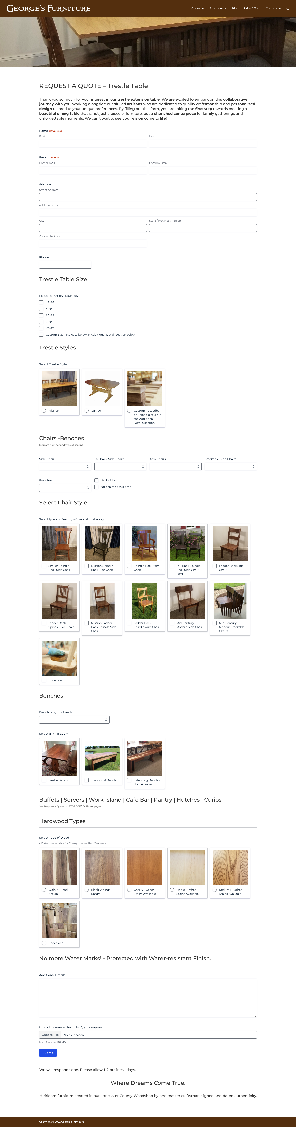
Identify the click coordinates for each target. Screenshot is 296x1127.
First (42, 136)
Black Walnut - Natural (101, 892)
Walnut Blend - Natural (58, 892)
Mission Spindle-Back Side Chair (102, 568)
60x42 (50, 322)
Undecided (108, 480)
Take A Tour (252, 8)
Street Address (48, 189)
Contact (271, 8)
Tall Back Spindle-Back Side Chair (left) (188, 570)
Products (216, 8)
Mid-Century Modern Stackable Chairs (231, 627)
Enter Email (47, 163)
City (41, 220)
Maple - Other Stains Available (187, 892)
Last (152, 136)
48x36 (50, 302)
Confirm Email (158, 163)
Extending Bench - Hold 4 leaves (147, 782)
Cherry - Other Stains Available (145, 892)
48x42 (50, 309)
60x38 (50, 315)
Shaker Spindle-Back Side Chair (59, 568)
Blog (235, 8)
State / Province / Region (165, 220)
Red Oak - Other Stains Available (230, 892)
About (195, 8)
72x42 (50, 328)
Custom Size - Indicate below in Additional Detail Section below (90, 334)
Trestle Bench (58, 780)
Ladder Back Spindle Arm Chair (146, 625)
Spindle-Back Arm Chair (146, 568)
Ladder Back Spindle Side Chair (61, 625)
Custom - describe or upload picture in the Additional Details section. (147, 417)
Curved (96, 410)
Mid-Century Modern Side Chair (189, 625)
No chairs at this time (116, 487)
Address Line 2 (48, 205)
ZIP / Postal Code (50, 236)
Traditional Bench (103, 780)
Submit (48, 1053)
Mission (53, 410)
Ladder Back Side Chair (231, 568)
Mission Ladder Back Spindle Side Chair (103, 627)
